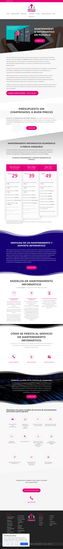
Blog (53, 13)
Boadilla (41, 518)
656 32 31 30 (31, 502)
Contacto (31, 16)
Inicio (8, 13)
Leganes (41, 522)
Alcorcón (41, 517)
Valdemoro (52, 521)
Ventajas (32, 13)
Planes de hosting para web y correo (50, 425)
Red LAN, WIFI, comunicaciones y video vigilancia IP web (38, 444)
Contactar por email (31, 490)
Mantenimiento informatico (12, 425)
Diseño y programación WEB (51, 443)
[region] (16, 540)
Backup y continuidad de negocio (25, 426)
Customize (8, 543)
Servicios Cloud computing (38, 425)
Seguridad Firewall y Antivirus (15, 462)
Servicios (24, 13)
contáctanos (16, 70)
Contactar (39, 40)
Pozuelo (51, 517)
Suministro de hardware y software (31, 463)
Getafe (40, 520)
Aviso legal (8, 547)
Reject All (16, 543)
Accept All (24, 543)
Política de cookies (22, 547)
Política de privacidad (14, 547)
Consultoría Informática (48, 462)
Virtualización (25, 441)
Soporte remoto (46, 13)
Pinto (51, 519)
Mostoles (52, 515)
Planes (38, 13)
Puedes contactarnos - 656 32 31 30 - (22, 93)
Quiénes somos (15, 13)
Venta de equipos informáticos (21, 527)
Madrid (40, 524)
